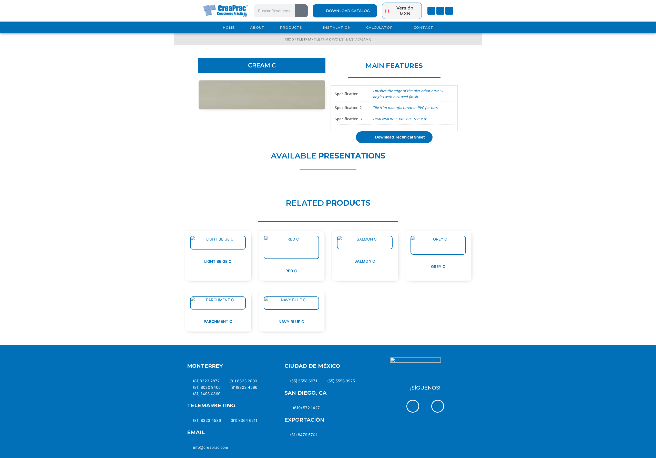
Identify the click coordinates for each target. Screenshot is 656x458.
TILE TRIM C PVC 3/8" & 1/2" (334, 39)
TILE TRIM (304, 39)
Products (291, 27)
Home (229, 27)
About (257, 27)
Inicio (289, 39)
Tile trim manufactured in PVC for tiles (405, 107)
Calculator (379, 27)
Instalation (337, 27)
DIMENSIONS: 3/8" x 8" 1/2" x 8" (400, 118)
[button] (394, 137)
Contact (423, 27)
